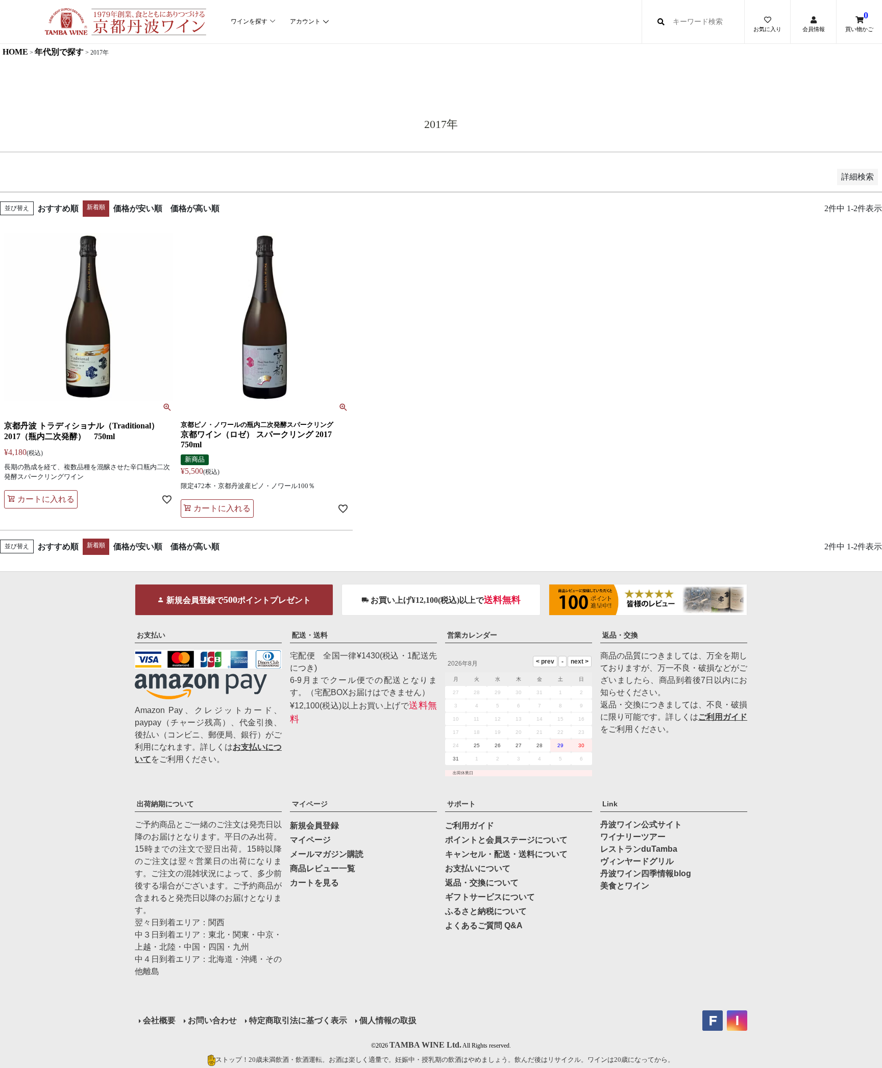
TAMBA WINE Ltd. (425, 1044)
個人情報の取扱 (387, 1020)
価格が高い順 (194, 208)
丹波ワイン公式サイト (641, 824)
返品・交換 (620, 635)
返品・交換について (482, 882)
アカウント (305, 21)
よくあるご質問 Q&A (484, 925)
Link (610, 804)
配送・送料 (310, 635)
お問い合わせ (212, 1020)
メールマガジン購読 (326, 854)
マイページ (310, 804)
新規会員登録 (314, 825)
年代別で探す (59, 51)
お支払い (151, 635)
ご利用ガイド (722, 717)
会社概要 (159, 1020)
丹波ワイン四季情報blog (645, 873)
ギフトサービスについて (490, 897)
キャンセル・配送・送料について (506, 854)
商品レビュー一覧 (322, 868)
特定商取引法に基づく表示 (298, 1020)
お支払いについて (477, 868)
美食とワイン (624, 885)
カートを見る (314, 882)
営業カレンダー (472, 635)
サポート (461, 804)
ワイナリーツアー (633, 836)
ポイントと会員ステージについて (506, 839)
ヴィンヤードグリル (637, 861)
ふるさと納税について (486, 911)
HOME (15, 51)
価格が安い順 (137, 208)
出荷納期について (165, 804)
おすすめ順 (58, 208)
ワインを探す (249, 21)
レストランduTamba (638, 849)
